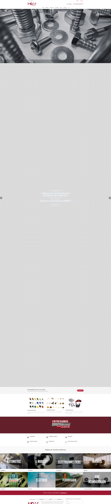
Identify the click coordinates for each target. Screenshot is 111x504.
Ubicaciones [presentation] (59, 499)
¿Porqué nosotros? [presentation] (32, 499)
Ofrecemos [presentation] (41, 499)
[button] (1, 198)
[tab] (32, 499)
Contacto (80, 390)
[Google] (30, 1)
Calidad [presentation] (50, 499)
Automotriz (3, 470)
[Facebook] (28, 1)
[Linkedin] (32, 1)
